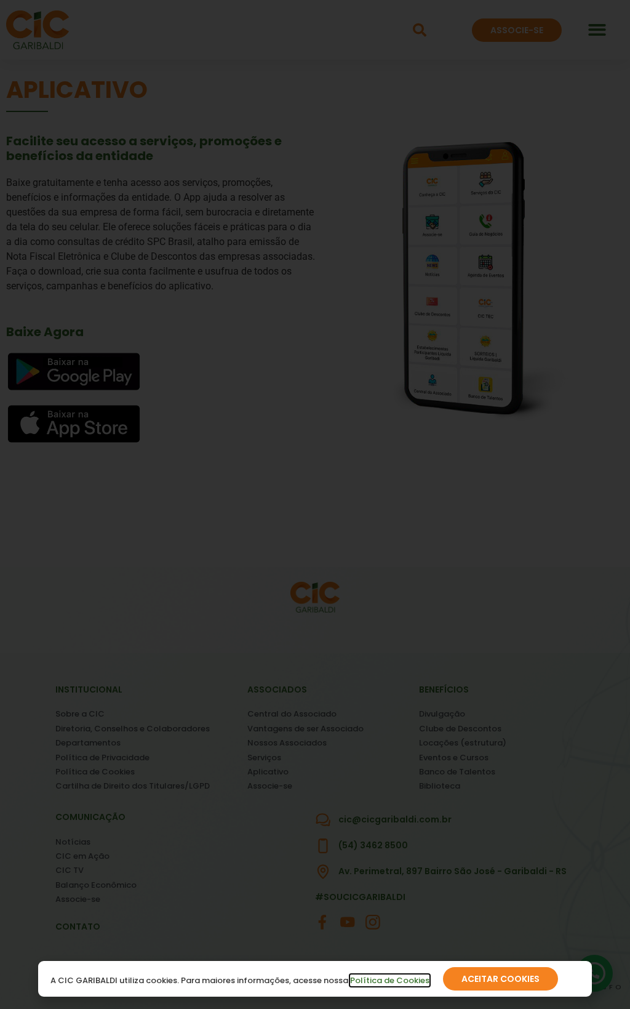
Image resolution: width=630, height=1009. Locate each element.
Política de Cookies (389, 980)
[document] (315, 504)
